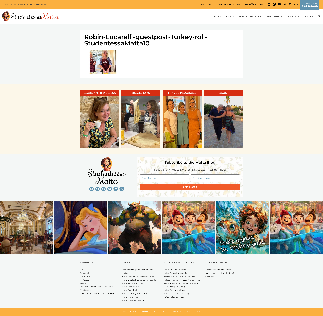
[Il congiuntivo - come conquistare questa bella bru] (134, 227)
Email (83, 269)
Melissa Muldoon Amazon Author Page (181, 280)
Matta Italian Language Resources (138, 276)
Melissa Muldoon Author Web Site (179, 276)
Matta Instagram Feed (173, 297)
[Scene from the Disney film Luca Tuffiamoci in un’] (188, 227)
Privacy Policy (211, 276)
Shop (261, 4)
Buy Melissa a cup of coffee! (218, 269)
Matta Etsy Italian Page (174, 290)
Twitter (83, 283)
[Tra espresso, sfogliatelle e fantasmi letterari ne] (26, 227)
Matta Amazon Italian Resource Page (180, 283)
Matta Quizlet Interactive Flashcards (139, 280)
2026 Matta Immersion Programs (26, 4)
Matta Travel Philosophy (133, 300)
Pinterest (84, 280)
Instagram (85, 276)
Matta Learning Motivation (134, 293)
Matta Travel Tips (130, 297)
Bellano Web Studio (190, 312)
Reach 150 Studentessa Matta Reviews (98, 293)
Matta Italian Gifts (130, 286)
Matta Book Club (130, 290)
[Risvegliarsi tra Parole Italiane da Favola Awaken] (80, 227)
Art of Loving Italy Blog (174, 286)
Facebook (84, 273)
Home (202, 4)
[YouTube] (289, 4)
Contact (211, 4)
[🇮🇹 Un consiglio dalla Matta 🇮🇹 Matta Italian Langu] (242, 227)
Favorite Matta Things (246, 4)
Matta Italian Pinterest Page (176, 293)
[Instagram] (274, 4)
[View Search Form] (319, 16)
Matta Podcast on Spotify (175, 273)
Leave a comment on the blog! (219, 273)
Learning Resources (226, 4)
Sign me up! (190, 186)
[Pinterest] (279, 4)
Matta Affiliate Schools (132, 283)
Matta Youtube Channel (174, 269)
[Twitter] (284, 4)
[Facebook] (269, 4)
